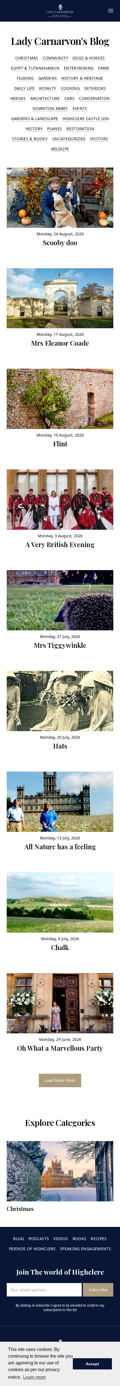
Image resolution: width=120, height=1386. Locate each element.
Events (80, 108)
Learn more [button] (34, 1377)
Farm (103, 68)
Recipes (99, 1238)
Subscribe (98, 1289)
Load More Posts (60, 1080)
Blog (18, 1238)
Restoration (80, 128)
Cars (69, 98)
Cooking (70, 88)
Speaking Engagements (85, 1248)
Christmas (26, 58)
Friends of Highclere (32, 1248)
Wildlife (60, 149)
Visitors (99, 138)
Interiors (95, 88)
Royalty (47, 88)
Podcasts (38, 1238)
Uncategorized (69, 138)
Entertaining (78, 68)
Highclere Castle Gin (86, 118)
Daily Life (24, 88)
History (34, 128)
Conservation (94, 98)
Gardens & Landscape (34, 118)
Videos (60, 1238)
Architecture (45, 98)
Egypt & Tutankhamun (35, 68)
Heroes (18, 98)
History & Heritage (82, 78)
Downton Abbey (50, 108)
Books (80, 1238)
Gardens (47, 78)
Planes (54, 128)
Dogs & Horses (89, 58)
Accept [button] (92, 1364)
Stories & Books (30, 138)
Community (55, 58)
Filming (25, 78)
